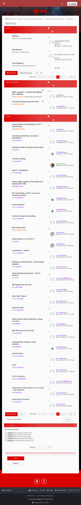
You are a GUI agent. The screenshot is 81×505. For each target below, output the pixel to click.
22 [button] (71, 77)
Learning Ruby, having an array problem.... (24, 343)
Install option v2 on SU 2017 (23, 239)
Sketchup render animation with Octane (27, 147)
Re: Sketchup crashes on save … (64, 55)
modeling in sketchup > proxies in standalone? (25, 137)
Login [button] (16, 458)
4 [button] (54, 77)
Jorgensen (18, 140)
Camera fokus (17, 353)
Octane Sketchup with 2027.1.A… (62, 41)
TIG (17, 278)
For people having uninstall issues (25, 101)
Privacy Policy (48, 499)
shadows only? (18, 308)
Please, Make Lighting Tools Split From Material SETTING (27, 183)
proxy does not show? (21, 399)
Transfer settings (19, 159)
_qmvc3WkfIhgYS (64, 278)
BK (57, 44)
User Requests (18, 63)
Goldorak (19, 97)
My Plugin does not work (22, 285)
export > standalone (20, 170)
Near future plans (19, 227)
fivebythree (62, 152)
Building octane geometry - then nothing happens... (28, 263)
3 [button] (50, 77)
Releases (15, 36)
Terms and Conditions (35, 499)
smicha (60, 232)
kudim (60, 129)
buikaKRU (61, 106)
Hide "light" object (19, 296)
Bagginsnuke (18, 186)
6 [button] (61, 77)
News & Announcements (34, 97)
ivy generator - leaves (20, 250)
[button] (38, 77)
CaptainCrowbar (19, 104)
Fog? (14, 365)
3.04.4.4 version (18, 376)
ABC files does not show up (23, 330)
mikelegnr (17, 324)
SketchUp (10, 23)
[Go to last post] (63, 95)
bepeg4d (61, 164)
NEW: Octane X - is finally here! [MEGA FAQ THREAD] (27, 93)
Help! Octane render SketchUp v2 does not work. (27, 320)
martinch (61, 404)
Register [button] (16, 463)
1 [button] (45, 77)
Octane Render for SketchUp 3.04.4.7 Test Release (27, 125)
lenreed (19, 161)
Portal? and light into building (23, 216)
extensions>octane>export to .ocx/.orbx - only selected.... (28, 389)
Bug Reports (17, 49)
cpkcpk (60, 95)
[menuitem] (62, 3)
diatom (16, 150)
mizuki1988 (18, 287)
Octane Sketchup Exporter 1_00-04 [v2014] (26, 274)
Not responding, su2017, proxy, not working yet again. (26, 194)
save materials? (18, 204)
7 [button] (65, 77)
